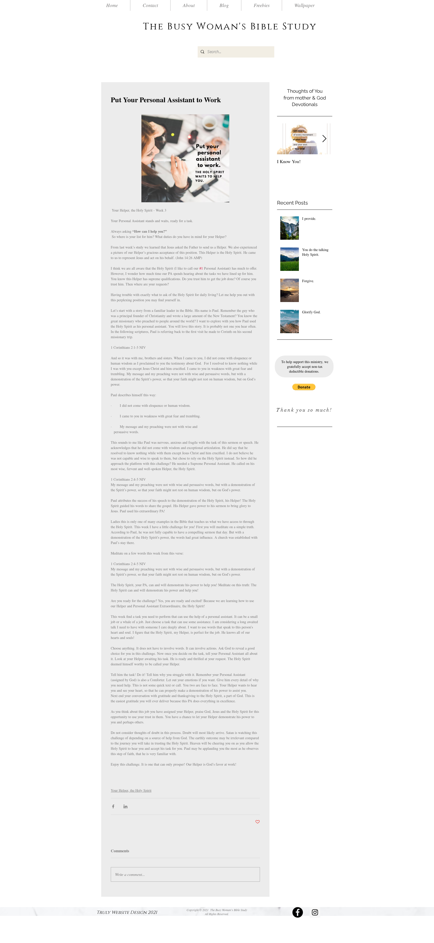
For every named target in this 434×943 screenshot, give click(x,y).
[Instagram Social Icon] (315, 912)
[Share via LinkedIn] (125, 806)
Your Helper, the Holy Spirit (131, 790)
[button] (303, 387)
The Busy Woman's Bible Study (230, 26)
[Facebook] (297, 912)
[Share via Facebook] (113, 806)
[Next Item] (324, 139)
